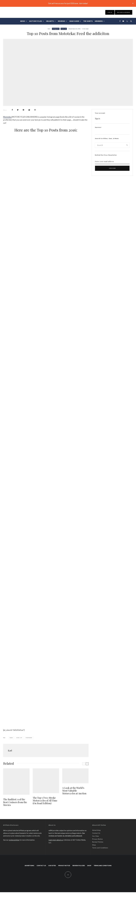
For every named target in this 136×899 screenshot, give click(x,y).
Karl (49, 29)
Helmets (50, 21)
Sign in (97, 118)
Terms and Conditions (100, 848)
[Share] (12, 110)
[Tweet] (17, 110)
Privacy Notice (97, 839)
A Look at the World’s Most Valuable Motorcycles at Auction (74, 790)
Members (99, 21)
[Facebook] (119, 21)
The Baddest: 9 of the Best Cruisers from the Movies (15, 802)
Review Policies (97, 842)
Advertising (96, 830)
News (22, 21)
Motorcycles (35, 21)
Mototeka (7, 117)
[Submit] (29, 110)
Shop (94, 845)
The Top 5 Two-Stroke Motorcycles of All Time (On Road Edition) (45, 800)
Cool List (63, 29)
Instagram (55, 29)
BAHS (11, 737)
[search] (127, 145)
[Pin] (23, 110)
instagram (29, 737)
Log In (110, 12)
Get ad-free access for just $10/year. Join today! (68, 3)
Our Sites (95, 836)
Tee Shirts (88, 21)
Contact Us (96, 833)
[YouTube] (123, 21)
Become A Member (123, 12)
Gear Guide (74, 21)
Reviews (61, 21)
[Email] (35, 110)
